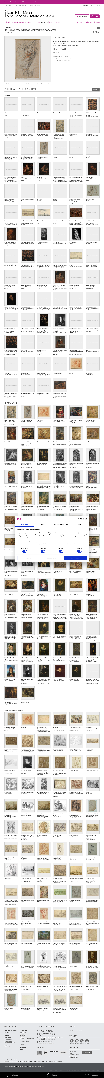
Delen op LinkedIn (96, 32)
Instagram (82, 1043)
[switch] (43, 551)
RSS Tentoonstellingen (74, 1053)
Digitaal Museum (24, 1041)
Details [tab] (43, 524)
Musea (51, 22)
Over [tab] (79, 524)
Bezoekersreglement (9, 1042)
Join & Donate (83, 16)
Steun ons (23, 1047)
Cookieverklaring (96, 1070)
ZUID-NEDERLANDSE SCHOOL (62, 60)
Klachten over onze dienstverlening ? (57, 1070)
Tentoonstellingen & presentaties (22, 22)
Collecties (44, 22)
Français (92, 5)
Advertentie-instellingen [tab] (61, 524)
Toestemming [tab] (24, 524)
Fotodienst (23, 1035)
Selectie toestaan (52, 558)
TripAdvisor (86, 1043)
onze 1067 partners (27, 532)
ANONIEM (56, 53)
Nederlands (85, 5)
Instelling (58, 22)
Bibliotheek (23, 1032)
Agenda (37, 22)
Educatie (80, 22)
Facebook (72, 1043)
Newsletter (88, 1052)
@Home (97, 22)
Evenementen (22, 5)
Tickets (96, 16)
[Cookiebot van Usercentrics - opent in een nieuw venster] (80, 519)
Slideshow (95, 89)
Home (5, 5)
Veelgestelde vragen (10, 1030)
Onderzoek (88, 22)
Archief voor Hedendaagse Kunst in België (27, 1039)
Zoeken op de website (28, 5)
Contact (11, 5)
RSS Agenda (72, 1051)
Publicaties (23, 1034)
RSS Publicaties (73, 1057)
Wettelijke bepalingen (85, 1070)
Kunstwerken (98, 28)
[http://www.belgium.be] (45, 1053)
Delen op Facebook (93, 32)
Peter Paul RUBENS (10, 403)
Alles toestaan (75, 558)
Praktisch (7, 22)
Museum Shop (8, 1041)
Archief (22, 1037)
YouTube (77, 1043)
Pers (16, 5)
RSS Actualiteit (73, 1056)
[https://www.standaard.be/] (63, 1052)
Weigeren (28, 558)
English (98, 5)
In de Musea (8, 1037)
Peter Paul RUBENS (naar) (67, 57)
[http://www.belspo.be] (39, 1053)
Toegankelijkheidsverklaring (73, 1070)
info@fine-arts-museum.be (55, 1061)
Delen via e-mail (98, 32)
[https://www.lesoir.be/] (54, 1051)
